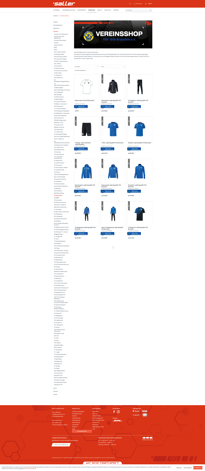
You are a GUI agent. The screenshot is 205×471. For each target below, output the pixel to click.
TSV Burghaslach (58, 356)
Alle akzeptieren (188, 467)
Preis (103, 66)
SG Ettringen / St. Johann (61, 232)
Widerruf (74, 426)
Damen (55, 394)
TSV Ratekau (57, 243)
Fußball (55, 22)
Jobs (93, 429)
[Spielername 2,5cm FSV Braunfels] (86, 86)
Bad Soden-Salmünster (60, 207)
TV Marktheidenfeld (59, 241)
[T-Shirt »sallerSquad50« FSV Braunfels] (113, 129)
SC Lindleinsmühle (59, 170)
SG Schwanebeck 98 (59, 294)
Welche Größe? (96, 415)
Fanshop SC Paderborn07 (61, 34)
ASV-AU (56, 335)
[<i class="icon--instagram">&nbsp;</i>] (118, 412)
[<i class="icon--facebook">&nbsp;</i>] (114, 412)
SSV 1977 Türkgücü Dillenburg (59, 297)
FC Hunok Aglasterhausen (61, 229)
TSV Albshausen (58, 129)
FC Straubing (57, 209)
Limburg (56, 340)
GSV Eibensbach (58, 106)
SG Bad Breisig (58, 260)
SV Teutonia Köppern (60, 304)
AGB (73, 429)
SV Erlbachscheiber (59, 183)
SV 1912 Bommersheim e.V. (61, 264)
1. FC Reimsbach (58, 132)
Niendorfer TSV (58, 384)
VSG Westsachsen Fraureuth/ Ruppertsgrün (61, 301)
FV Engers (57, 368)
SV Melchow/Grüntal (60, 202)
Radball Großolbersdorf (60, 271)
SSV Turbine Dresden (60, 52)
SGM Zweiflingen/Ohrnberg (62, 90)
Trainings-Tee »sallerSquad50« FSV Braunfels (138, 228)
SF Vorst (56, 239)
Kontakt (74, 415)
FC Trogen (57, 352)
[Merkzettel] (130, 3)
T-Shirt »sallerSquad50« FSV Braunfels (112, 142)
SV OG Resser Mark (59, 255)
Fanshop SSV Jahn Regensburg (59, 37)
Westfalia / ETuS (58, 122)
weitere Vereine (58, 45)
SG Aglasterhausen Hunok (61, 227)
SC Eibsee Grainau (59, 68)
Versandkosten (76, 418)
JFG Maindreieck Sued (60, 382)
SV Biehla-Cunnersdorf (60, 104)
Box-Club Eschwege (59, 176)
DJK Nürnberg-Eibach (60, 290)
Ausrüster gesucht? (97, 418)
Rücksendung (76, 422)
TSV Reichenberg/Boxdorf (61, 174)
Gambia (56, 42)
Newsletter (95, 411)
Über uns (94, 413)
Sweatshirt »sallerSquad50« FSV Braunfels (137, 185)
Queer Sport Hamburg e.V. (61, 287)
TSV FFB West (58, 190)
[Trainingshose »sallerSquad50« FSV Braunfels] (139, 86)
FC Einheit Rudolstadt (60, 354)
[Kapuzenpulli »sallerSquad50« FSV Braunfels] (113, 171)
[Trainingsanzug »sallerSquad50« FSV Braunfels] (86, 213)
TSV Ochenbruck (58, 147)
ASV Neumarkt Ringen (60, 59)
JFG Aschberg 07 (58, 273)
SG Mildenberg (58, 214)
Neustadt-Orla (58, 375)
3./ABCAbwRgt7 (58, 99)
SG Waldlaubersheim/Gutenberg (62, 141)
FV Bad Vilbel (58, 359)
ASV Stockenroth (59, 118)
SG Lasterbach (58, 200)
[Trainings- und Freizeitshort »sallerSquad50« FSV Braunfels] (86, 129)
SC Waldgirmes (58, 315)
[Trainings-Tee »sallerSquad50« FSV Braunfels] (139, 213)
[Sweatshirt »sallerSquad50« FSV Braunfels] (139, 171)
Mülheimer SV (58, 363)
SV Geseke (57, 266)
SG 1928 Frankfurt (59, 163)
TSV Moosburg (58, 373)
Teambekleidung (57, 25)
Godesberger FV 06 (59, 292)
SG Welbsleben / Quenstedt (61, 113)
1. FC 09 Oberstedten (60, 108)
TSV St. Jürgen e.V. (59, 139)
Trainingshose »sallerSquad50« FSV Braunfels (138, 101)
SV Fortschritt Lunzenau (60, 70)
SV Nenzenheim (58, 269)
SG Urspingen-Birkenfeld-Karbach (61, 224)
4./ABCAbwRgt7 (58, 87)
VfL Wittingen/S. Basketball (61, 111)
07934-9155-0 (58, 420)
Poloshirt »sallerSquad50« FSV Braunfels (139, 142)
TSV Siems (57, 248)
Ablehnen (179, 467)
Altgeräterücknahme (98, 426)
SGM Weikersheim (59, 149)
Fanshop (55, 31)
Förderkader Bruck (59, 276)
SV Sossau (57, 327)
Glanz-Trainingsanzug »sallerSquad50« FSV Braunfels (112, 228)
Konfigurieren (197, 467)
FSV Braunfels (58, 195)
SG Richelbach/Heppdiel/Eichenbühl (62, 80)
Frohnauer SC (58, 313)
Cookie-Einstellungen (78, 411)
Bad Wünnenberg (59, 193)
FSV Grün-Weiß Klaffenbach (62, 136)
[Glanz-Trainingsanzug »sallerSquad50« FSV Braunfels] (113, 213)
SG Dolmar (57, 172)
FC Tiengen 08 (58, 236)
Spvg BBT (56, 197)
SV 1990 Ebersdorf (59, 285)
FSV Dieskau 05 (58, 77)
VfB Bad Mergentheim (60, 120)
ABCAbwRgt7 (58, 94)
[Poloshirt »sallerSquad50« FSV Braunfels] (139, 129)
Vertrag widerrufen (82, 431)
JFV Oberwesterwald (60, 262)
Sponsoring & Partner (98, 420)
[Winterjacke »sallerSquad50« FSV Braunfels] (113, 86)
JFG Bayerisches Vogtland (61, 145)
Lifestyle (55, 391)
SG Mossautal (58, 165)
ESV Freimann (58, 347)
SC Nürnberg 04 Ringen (60, 134)
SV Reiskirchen (58, 160)
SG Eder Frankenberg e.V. (61, 61)
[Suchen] (150, 10)
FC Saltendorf (58, 75)
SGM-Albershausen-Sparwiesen (59, 330)
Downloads (75, 424)
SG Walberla (57, 221)
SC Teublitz (57, 366)
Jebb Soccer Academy (60, 204)
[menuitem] (138, 10)
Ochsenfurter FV (58, 125)
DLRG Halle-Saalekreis (60, 115)
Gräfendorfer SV (58, 257)
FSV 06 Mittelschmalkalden (61, 246)
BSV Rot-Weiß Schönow (60, 377)
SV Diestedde (58, 181)
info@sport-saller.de (61, 424)
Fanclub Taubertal (59, 154)
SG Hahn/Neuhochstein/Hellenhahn (62, 84)
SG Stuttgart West (59, 54)
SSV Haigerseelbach (59, 370)
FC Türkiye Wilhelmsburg (61, 311)
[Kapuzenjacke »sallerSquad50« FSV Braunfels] (86, 171)
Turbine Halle (57, 73)
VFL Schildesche (58, 325)
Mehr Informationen (30, 468)
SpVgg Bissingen (58, 234)
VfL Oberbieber (58, 216)
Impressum (95, 424)
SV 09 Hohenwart (59, 97)
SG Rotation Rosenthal (60, 218)
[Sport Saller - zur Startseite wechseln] (64, 4)
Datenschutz (95, 422)
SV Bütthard (57, 188)
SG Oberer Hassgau (59, 380)
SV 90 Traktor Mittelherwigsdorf (59, 307)
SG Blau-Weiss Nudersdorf (61, 211)
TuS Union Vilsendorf (60, 101)
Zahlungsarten (76, 420)
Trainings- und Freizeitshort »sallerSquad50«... (83, 143)
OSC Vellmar (57, 63)
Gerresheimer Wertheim (61, 186)
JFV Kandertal (58, 66)
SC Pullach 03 (58, 322)
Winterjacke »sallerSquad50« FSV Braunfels (111, 101)
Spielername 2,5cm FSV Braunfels (84, 100)
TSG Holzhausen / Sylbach (61, 250)
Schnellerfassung (77, 413)
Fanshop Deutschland (60, 40)
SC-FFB (56, 338)
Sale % (55, 388)
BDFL (55, 47)
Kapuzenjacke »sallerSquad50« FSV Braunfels (85, 185)
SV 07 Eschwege (58, 318)
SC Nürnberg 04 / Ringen (61, 167)
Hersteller (77, 66)
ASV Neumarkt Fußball (60, 56)
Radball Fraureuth (59, 127)
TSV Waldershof (58, 320)
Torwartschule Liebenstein (61, 253)
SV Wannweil (57, 278)
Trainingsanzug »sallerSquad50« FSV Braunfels (85, 228)
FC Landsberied (58, 280)
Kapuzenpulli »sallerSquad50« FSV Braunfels (111, 185)
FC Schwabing (58, 349)
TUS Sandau (57, 152)
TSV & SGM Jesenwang (60, 283)
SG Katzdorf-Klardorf (60, 179)
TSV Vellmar (57, 342)
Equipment (56, 28)
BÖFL (55, 49)
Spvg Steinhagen (58, 345)
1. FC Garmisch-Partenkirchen (58, 157)
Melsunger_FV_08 (59, 333)
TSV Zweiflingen (58, 92)
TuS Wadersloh (58, 361)
